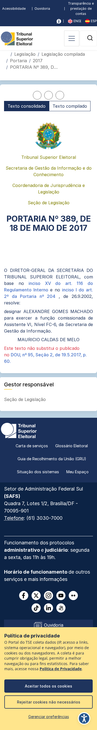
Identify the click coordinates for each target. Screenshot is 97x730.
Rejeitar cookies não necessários (48, 702)
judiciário (56, 550)
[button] (90, 38)
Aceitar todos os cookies (48, 686)
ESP (93, 21)
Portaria (18, 60)
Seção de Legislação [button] (25, 399)
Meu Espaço (77, 471)
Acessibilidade (14, 8)
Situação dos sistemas (38, 471)
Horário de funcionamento (36, 572)
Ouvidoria (42, 8)
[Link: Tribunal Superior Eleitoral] (19, 430)
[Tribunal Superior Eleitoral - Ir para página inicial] (17, 37)
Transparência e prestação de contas (81, 8)
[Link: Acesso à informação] (58, 21)
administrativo (22, 550)
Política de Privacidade (61, 668)
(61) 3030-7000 (44, 518)
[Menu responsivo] (71, 38)
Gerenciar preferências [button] (48, 716)
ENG (76, 21)
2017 (38, 60)
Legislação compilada (63, 54)
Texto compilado (70, 106)
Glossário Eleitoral (71, 445)
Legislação (25, 54)
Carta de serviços (32, 445)
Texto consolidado (27, 106)
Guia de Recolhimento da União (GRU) (52, 458)
